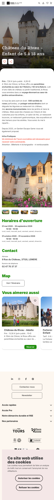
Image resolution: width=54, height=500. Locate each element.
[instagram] (19, 379)
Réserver (30, 347)
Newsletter (27, 395)
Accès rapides (9, 405)
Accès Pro (7, 410)
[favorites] (47, 3)
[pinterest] (33, 379)
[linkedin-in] (12, 379)
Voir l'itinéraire (13, 283)
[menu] (2, 3)
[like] (4, 61)
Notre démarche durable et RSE (17, 415)
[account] (43, 3)
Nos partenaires (10, 421)
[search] (39, 3)
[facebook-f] (26, 379)
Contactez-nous (27, 387)
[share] (11, 61)
